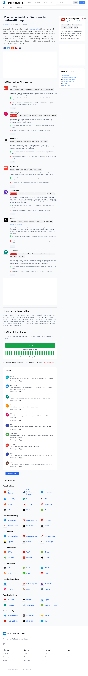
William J (12, 414)
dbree (47, 510)
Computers (38, 193)
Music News (19, 141)
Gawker (47, 589)
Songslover (30, 615)
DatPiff (47, 526)
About (47, 653)
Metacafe (11, 557)
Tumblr (47, 557)
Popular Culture (27, 253)
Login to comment (12, 473)
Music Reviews (49, 89)
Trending (37, 3)
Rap (30, 115)
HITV (9, 573)
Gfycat (47, 600)
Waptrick (11, 605)
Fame (28, 589)
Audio (44, 193)
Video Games (50, 193)
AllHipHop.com (13, 526)
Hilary (11, 462)
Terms (69, 657)
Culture (42, 89)
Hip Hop (19, 7)
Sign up (82, 3)
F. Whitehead (14, 433)
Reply (20, 381)
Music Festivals (44, 253)
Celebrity (64, 27)
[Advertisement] (30, 65)
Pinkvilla (10, 589)
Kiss (46, 621)
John (11, 424)
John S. (12, 376)
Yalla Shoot (48, 568)
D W (11, 405)
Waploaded (30, 605)
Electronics (21, 193)
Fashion (22, 89)
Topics (45, 3)
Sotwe (28, 499)
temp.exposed (49, 492)
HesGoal (29, 568)
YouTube (29, 504)
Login (75, 3)
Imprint (47, 657)
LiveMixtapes (49, 542)
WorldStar (48, 520)
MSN (9, 510)
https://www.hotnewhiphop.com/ (75, 21)
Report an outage (48, 362)
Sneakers (20, 221)
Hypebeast (14, 218)
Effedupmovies (31, 510)
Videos (71, 27)
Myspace (29, 600)
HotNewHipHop (34, 29)
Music (11, 89)
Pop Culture (49, 221)
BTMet (10, 504)
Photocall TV (49, 584)
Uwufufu (29, 557)
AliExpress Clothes (11, 492)
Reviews (54, 115)
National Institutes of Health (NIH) (30, 492)
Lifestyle (37, 89)
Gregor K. (8, 25)
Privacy (69, 653)
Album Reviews (37, 169)
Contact (26, 653)
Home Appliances (30, 193)
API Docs (27, 660)
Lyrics (76, 27)
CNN (46, 573)
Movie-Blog (11, 499)
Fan (9, 584)
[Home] (3, 7)
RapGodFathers (13, 520)
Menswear (31, 221)
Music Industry (43, 141)
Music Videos (35, 141)
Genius (47, 615)
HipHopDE (29, 526)
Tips (25, 657)
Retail (43, 221)
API (51, 3)
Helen (11, 396)
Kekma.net (48, 504)
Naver (28, 573)
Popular (29, 3)
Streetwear (13, 221)
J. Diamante (13, 444)
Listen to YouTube (51, 605)
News (31, 169)
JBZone (47, 499)
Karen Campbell (14, 385)
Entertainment (29, 89)
